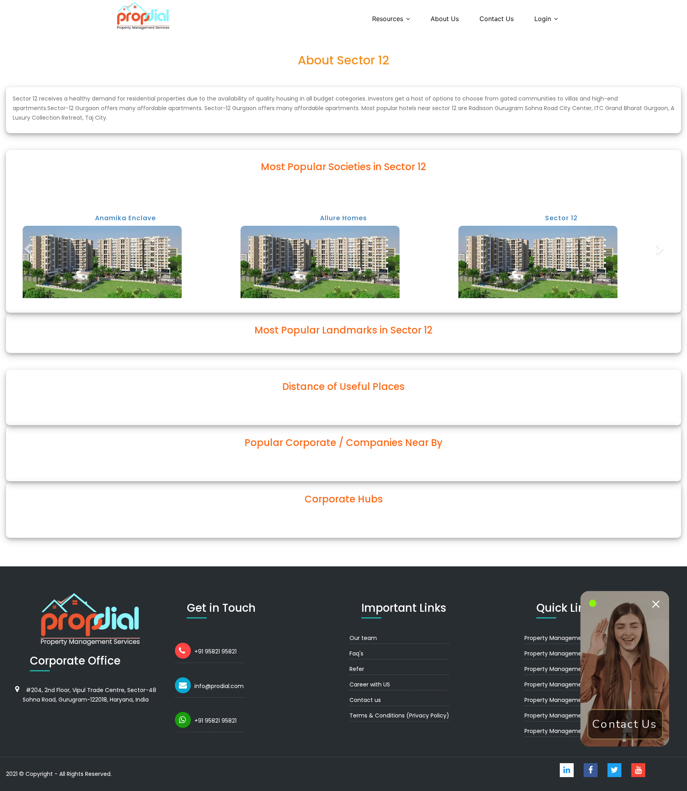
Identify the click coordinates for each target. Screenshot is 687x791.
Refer (356, 669)
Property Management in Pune (566, 700)
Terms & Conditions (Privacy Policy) (399, 715)
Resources (387, 19)
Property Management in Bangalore (573, 731)
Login (542, 19)
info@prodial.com (219, 686)
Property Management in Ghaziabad (574, 684)
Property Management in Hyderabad (575, 715)
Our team (363, 638)
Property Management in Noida (567, 669)
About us (445, 19)
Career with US (369, 684)
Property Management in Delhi (566, 653)
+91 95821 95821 (215, 651)
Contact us (496, 19)
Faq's (356, 653)
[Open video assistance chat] (624, 668)
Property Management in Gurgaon (572, 638)
